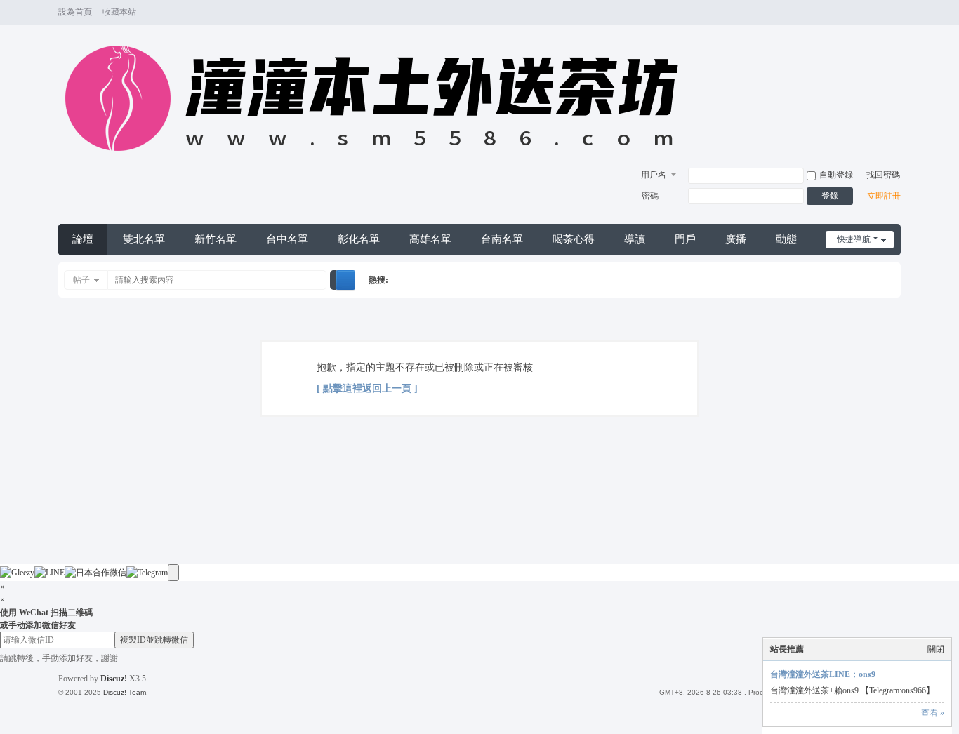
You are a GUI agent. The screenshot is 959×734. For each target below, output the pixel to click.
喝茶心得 (574, 239)
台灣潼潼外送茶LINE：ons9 (822, 674)
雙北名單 (144, 239)
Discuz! (113, 678)
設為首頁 (75, 12)
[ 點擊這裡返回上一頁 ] (367, 388)
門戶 (685, 239)
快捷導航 (854, 239)
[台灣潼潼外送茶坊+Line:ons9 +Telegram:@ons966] (378, 159)
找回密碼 (883, 175)
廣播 (735, 239)
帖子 (81, 280)
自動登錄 (836, 175)
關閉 (935, 649)
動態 (786, 239)
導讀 (634, 239)
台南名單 (502, 239)
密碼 (650, 196)
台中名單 (287, 239)
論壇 (82, 239)
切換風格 (894, 18)
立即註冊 (884, 196)
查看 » (932, 713)
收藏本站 (119, 12)
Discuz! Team (124, 692)
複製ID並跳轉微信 (154, 640)
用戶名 (653, 175)
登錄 (829, 196)
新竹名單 (215, 239)
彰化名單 (359, 239)
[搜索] (345, 280)
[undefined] (173, 572)
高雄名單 (430, 239)
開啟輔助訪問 (881, 12)
